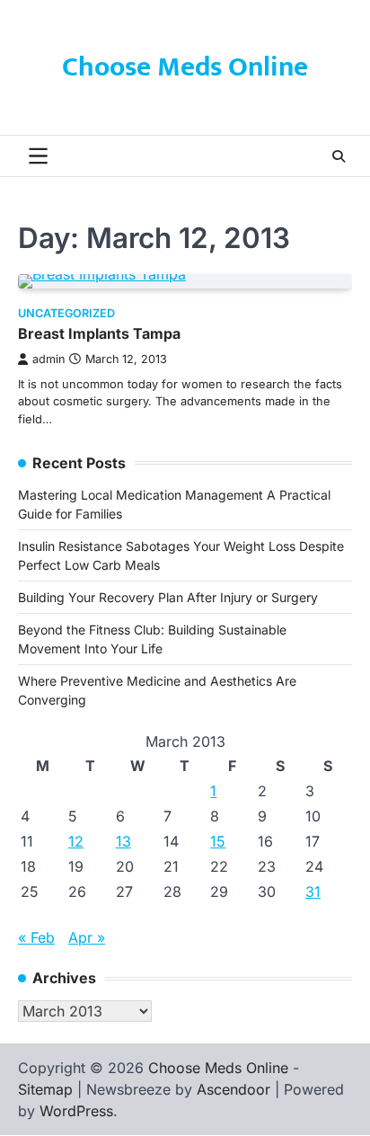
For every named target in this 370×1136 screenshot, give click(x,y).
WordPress (76, 1111)
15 (217, 841)
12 (76, 841)
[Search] (338, 156)
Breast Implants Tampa (99, 333)
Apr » (86, 937)
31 (313, 892)
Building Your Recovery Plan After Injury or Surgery (168, 597)
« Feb (36, 937)
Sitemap (45, 1089)
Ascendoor (233, 1089)
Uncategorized (66, 313)
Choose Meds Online (185, 67)
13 (123, 841)
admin (48, 359)
